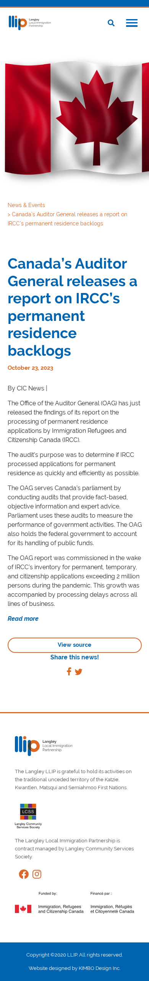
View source (74, 644)
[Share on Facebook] (68, 673)
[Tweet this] (78, 673)
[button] (131, 23)
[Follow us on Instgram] (35, 875)
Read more (23, 618)
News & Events (27, 205)
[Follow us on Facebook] (22, 875)
